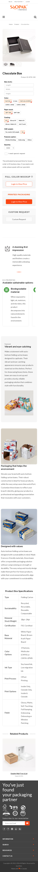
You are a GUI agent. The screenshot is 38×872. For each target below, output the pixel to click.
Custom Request (19, 219)
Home (11, 24)
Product (16, 24)
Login (28, 1)
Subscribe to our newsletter (16, 818)
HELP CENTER (18, 1)
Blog (10, 1)
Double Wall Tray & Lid (19, 773)
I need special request (16, 153)
